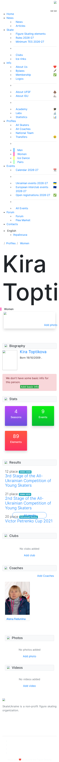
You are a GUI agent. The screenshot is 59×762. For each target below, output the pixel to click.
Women (24, 243)
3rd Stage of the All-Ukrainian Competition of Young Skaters (28, 480)
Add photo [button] (50, 325)
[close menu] (55, 8)
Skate (10, 29)
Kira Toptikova (33, 351)
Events (11, 166)
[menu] (52, 8)
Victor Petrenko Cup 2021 (29, 521)
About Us (8, 721)
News (10, 18)
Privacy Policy (11, 724)
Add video (29, 685)
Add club (29, 555)
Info (9, 62)
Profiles (11, 121)
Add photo (29, 656)
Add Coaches (45, 575)
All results (30, 515)
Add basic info (30, 386)
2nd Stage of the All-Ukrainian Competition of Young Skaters (28, 503)
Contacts (12, 224)
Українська (20, 234)
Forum (10, 212)
